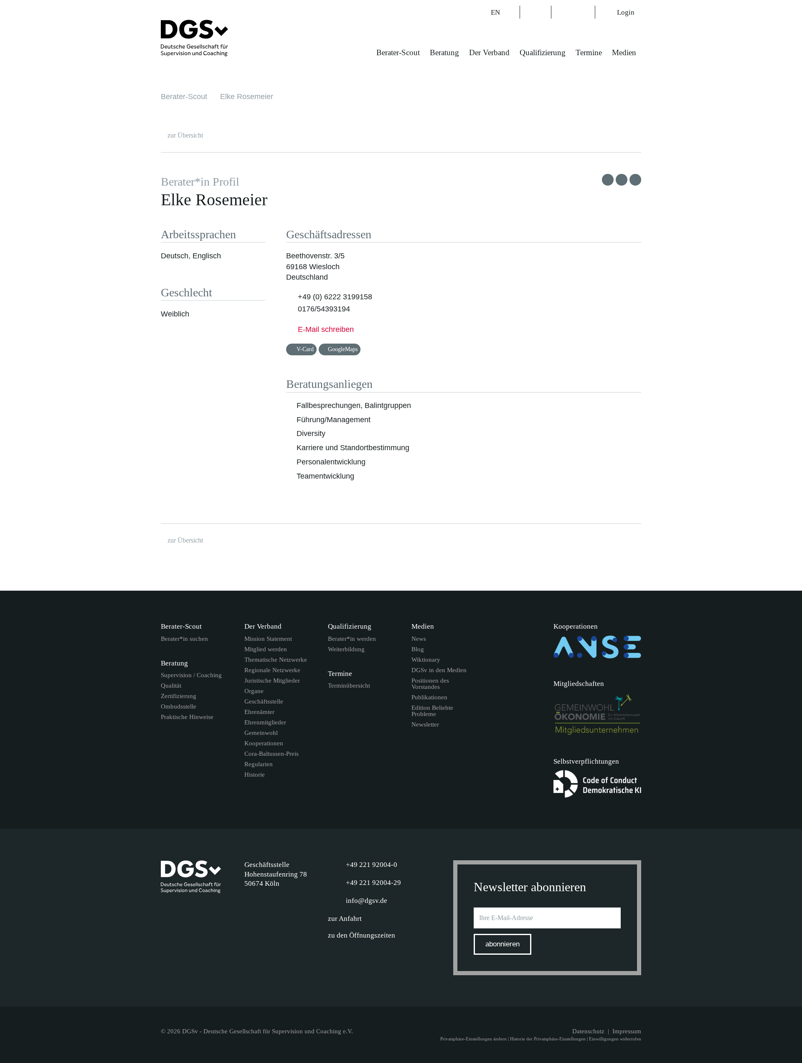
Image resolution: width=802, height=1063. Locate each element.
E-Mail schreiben (326, 329)
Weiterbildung (346, 649)
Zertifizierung (178, 696)
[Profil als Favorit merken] (608, 180)
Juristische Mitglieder (272, 681)
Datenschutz (588, 1031)
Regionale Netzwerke (272, 670)
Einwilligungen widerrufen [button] (615, 1038)
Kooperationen (263, 743)
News (418, 639)
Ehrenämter (259, 712)
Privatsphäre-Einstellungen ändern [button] (473, 1038)
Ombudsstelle (178, 707)
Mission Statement (268, 639)
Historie (254, 775)
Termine (589, 52)
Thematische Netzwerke (275, 660)
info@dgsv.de (366, 901)
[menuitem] (398, 57)
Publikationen (429, 697)
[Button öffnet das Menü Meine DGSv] (675, 58)
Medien (624, 52)
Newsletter (425, 724)
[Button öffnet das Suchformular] (535, 12)
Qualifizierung (543, 52)
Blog (417, 649)
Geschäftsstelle (263, 701)
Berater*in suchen (184, 639)
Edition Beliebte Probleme (432, 711)
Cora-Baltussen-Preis (271, 754)
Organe (254, 691)
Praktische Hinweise (187, 717)
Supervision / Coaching (191, 675)
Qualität (171, 686)
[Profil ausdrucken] (621, 180)
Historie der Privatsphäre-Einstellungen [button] (548, 1038)
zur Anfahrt (345, 919)
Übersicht (185, 135)
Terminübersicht (349, 686)
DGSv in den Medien (439, 670)
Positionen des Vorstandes (430, 684)
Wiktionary (425, 660)
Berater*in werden (352, 639)
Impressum (626, 1031)
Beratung (444, 52)
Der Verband (489, 52)
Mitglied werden (265, 649)
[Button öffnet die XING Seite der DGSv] (584, 12)
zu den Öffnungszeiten (361, 935)
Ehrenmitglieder (265, 722)
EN (496, 12)
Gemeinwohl (261, 733)
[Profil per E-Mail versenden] (635, 180)
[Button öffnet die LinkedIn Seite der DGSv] (562, 12)
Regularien (258, 764)
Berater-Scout (398, 52)
